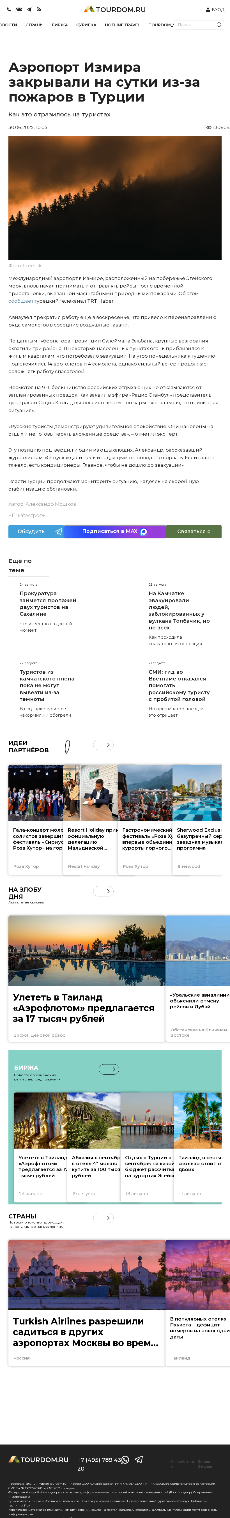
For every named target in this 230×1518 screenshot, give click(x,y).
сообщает (20, 301)
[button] (98, 745)
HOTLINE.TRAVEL (122, 24)
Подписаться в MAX (109, 531)
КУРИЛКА (86, 24)
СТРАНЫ (34, 24)
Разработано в (192, 1464)
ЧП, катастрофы (27, 515)
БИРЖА (60, 24)
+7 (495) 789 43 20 (99, 1464)
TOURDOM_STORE (168, 24)
